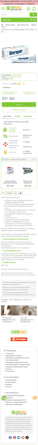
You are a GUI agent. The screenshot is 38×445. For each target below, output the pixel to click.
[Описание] (3, 193)
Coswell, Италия (17, 75)
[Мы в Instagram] (14, 437)
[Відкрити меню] (3, 9)
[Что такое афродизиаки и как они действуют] (28, 310)
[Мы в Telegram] (18, 437)
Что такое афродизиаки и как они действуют (26, 320)
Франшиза (9, 398)
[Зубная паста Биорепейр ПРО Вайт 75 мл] (19, 52)
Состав (9, 193)
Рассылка (8, 387)
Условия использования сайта (15, 400)
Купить (19, 104)
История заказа (10, 382)
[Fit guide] (19, 339)
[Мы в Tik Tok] (27, 437)
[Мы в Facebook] (10, 437)
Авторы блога (10, 371)
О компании (9, 353)
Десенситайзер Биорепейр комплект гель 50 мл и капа (10, 182)
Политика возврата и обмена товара (17, 364)
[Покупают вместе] (20, 193)
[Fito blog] (19, 332)
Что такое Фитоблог (12, 360)
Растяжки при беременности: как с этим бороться (9, 320)
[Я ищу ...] (33, 15)
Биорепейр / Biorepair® (14, 77)
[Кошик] (34, 9)
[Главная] (2, 25)
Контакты (8, 369)
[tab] (7, 116)
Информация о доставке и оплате (16, 362)
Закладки (8, 384)
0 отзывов (14, 84)
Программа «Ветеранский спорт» (16, 367)
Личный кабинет (11, 380)
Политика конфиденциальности (16, 402)
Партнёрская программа (13, 404)
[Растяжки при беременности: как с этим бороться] (10, 310)
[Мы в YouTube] (22, 437)
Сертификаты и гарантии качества (17, 358)
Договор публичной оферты (14, 395)
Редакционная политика (13, 356)
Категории (7, 20)
